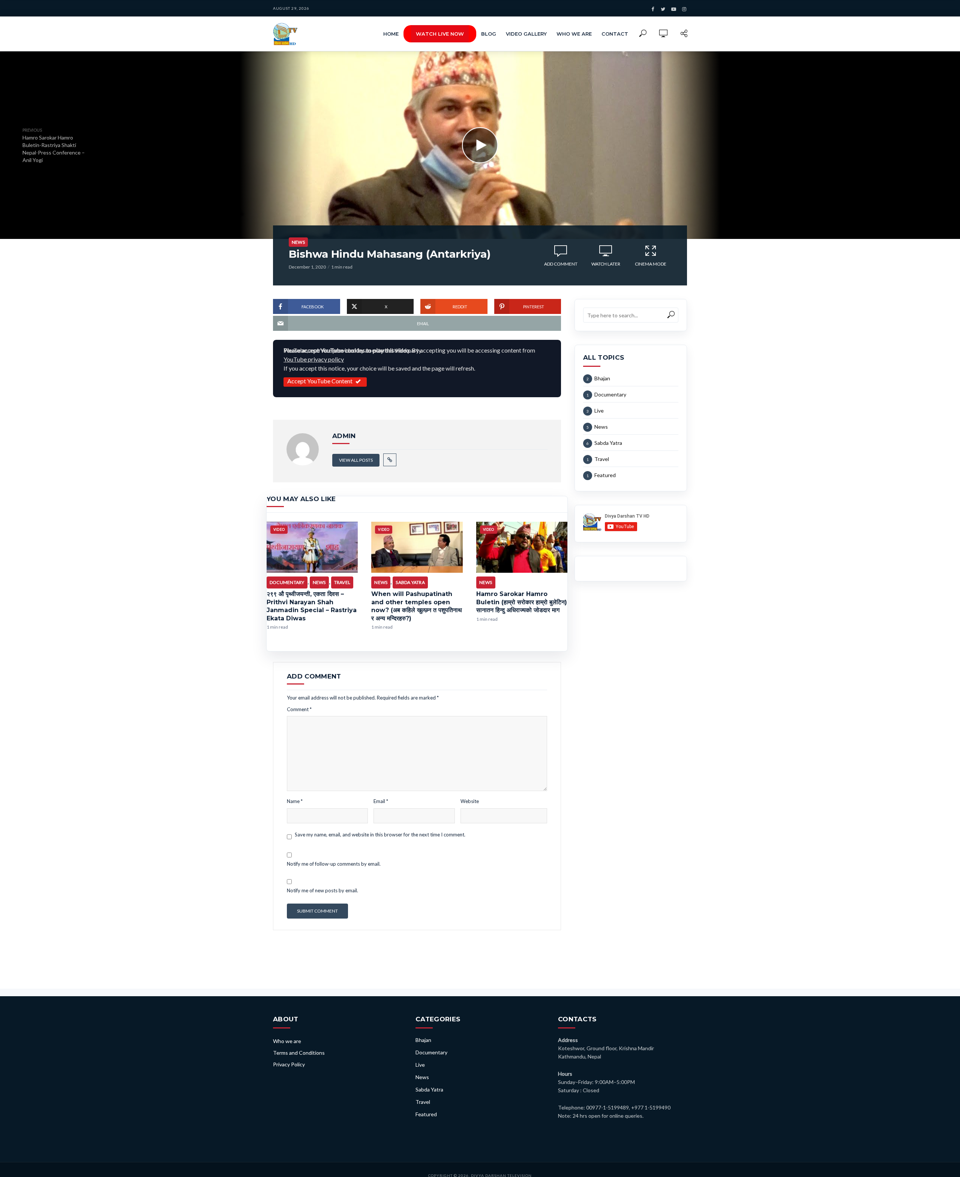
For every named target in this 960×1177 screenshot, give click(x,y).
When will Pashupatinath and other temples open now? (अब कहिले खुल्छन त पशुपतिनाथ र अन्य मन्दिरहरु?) (416, 606)
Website (469, 801)
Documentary (287, 582)
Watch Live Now (440, 34)
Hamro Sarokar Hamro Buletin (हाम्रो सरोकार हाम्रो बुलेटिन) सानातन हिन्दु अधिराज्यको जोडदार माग (521, 602)
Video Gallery (526, 34)
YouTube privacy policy (314, 359)
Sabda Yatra (410, 582)
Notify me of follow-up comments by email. (334, 864)
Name (295, 801)
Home (391, 34)
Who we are (574, 34)
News (298, 242)
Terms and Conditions (299, 1052)
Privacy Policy (289, 1064)
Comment (299, 709)
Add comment (561, 264)
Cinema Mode (650, 264)
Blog (488, 34)
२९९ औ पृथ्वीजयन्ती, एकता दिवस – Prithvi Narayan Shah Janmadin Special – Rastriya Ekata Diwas (312, 606)
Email (381, 801)
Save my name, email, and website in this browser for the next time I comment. (380, 835)
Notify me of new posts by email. (322, 890)
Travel (342, 582)
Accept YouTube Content (319, 381)
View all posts (356, 460)
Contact (615, 34)
